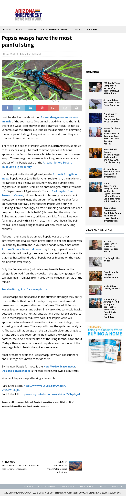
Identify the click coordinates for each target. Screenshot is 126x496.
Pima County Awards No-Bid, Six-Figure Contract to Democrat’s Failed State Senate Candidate (111, 308)
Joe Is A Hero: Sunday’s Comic (112, 287)
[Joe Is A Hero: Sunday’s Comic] (95, 290)
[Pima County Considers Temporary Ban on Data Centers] (95, 118)
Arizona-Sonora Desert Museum (22, 249)
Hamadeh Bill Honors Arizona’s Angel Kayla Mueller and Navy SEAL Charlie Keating (112, 156)
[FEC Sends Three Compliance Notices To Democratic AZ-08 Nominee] (95, 87)
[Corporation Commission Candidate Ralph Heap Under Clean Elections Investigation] (95, 212)
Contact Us (118, 486)
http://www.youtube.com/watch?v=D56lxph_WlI (50, 394)
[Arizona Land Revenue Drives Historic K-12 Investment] (95, 173)
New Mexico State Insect (59, 366)
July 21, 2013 (12, 53)
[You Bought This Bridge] (95, 262)
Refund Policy (86, 486)
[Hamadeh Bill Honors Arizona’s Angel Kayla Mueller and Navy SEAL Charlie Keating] (95, 153)
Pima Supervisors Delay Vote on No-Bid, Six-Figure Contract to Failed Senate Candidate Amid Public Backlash (112, 192)
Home (5, 29)
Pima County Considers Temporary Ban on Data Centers (112, 118)
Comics (78, 29)
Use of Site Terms (46, 486)
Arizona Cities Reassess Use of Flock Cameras (112, 102)
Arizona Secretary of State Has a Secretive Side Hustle (111, 246)
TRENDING (92, 72)
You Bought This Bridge (112, 259)
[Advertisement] (42, 434)
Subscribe (92, 29)
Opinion (31, 29)
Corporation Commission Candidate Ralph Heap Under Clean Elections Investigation (112, 214)
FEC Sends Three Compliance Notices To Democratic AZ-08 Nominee (112, 88)
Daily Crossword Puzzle (55, 29)
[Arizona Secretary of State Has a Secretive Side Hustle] (95, 245)
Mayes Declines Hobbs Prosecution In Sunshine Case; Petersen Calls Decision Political (112, 136)
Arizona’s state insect (16, 371)
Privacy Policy (67, 486)
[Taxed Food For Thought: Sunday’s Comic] (95, 276)
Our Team (102, 486)
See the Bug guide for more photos (25, 289)
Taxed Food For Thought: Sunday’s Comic (112, 275)
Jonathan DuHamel (31, 53)
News (19, 29)
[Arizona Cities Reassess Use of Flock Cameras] (95, 104)
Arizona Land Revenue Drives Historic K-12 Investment (112, 173)
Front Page (27, 486)
